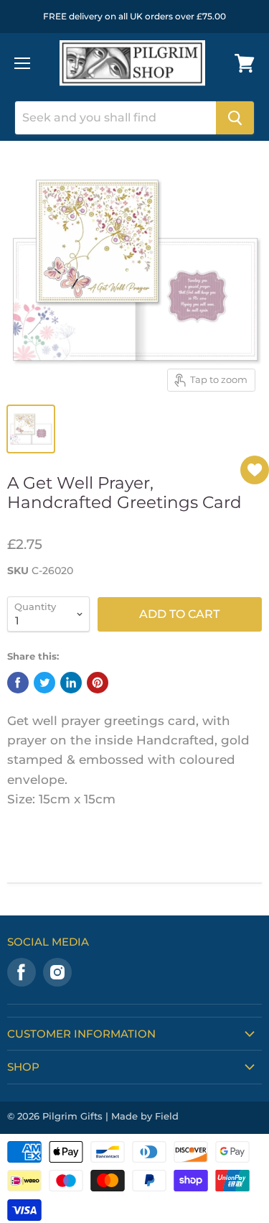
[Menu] (22, 63)
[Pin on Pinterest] (97, 682)
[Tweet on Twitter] (44, 682)
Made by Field (145, 1116)
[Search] (235, 117)
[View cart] (244, 63)
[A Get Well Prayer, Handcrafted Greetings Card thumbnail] (31, 429)
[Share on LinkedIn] (71, 682)
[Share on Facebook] (18, 682)
